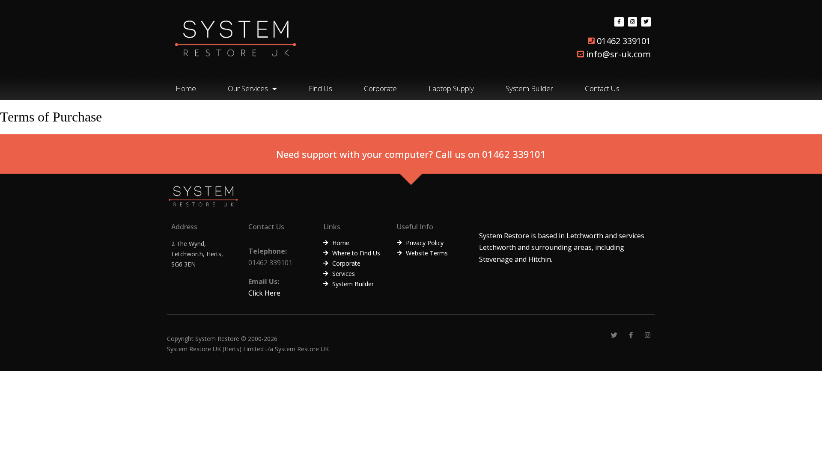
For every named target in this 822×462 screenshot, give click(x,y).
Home (186, 88)
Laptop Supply (451, 88)
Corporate (380, 88)
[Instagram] (632, 22)
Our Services (248, 88)
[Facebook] (619, 22)
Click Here (264, 293)
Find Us (320, 88)
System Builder (529, 88)
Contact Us (602, 88)
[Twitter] (646, 22)
